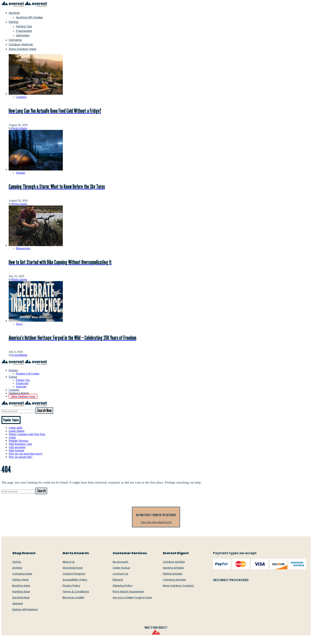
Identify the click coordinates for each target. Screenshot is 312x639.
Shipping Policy (122, 585)
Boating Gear (21, 585)
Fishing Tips (24, 26)
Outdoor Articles (174, 562)
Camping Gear (22, 573)
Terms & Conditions (75, 591)
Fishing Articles (172, 573)
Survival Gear (21, 597)
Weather (20, 172)
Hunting (14, 13)
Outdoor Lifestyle (21, 44)
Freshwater (24, 31)
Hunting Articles (173, 568)
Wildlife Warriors (18, 440)
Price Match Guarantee (128, 591)
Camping (15, 40)
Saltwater (23, 35)
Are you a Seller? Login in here (132, 597)
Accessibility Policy (74, 579)
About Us (68, 562)
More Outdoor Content (178, 585)
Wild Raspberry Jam (20, 443)
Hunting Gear (21, 591)
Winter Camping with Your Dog (27, 434)
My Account (120, 562)
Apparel (17, 603)
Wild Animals (16, 450)
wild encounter (17, 447)
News (19, 323)
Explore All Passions (25, 609)
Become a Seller (73, 597)
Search (41, 491)
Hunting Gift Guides (29, 17)
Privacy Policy (71, 585)
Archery (17, 568)
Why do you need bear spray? (26, 453)
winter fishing (16, 430)
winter (12, 437)
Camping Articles (174, 579)
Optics (16, 562)
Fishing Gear (20, 579)
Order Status (121, 568)
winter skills (15, 427)
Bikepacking (23, 248)
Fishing (13, 22)
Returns (118, 579)
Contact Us (120, 573)
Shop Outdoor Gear (22, 49)
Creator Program (73, 573)
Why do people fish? (20, 456)
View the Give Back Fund (156, 522)
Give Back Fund (72, 568)
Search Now (44, 410)
